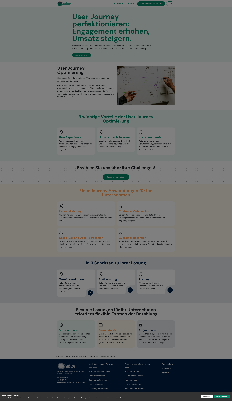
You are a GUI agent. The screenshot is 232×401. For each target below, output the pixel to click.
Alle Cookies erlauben (222, 396)
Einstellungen (207, 396)
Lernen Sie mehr (120, 398)
